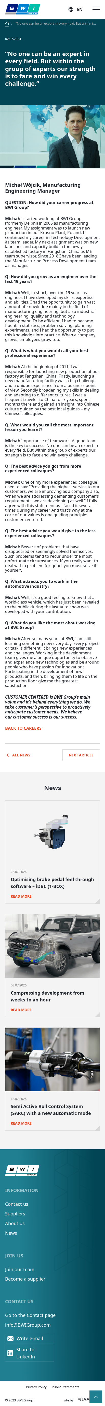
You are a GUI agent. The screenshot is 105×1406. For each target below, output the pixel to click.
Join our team (19, 1269)
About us (15, 1223)
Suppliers (15, 1214)
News (11, 1233)
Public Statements (65, 1387)
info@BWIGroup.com (28, 1325)
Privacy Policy (36, 1387)
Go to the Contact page (30, 1315)
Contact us (16, 1204)
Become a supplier (25, 1279)
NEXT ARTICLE (81, 755)
